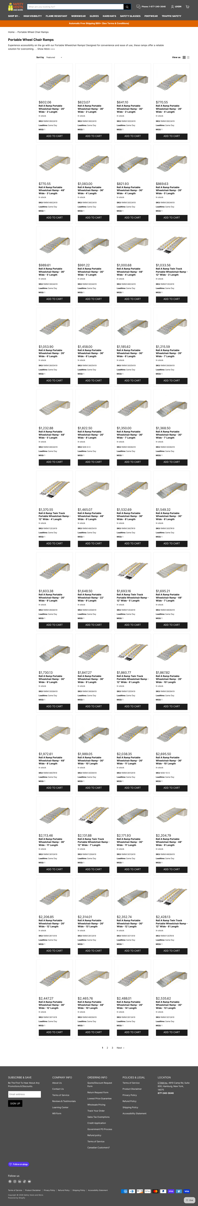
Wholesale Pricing (96, 1104)
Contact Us (58, 1089)
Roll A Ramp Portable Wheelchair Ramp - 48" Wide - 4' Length (130, 271)
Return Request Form (97, 1092)
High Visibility (33, 16)
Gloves (94, 16)
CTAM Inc (162, 1083)
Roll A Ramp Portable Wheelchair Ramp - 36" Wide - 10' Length (169, 760)
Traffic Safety (171, 16)
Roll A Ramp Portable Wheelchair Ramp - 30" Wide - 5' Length (91, 271)
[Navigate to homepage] (15, 7)
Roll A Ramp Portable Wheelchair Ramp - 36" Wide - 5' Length (52, 271)
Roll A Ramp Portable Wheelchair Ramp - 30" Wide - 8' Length (169, 516)
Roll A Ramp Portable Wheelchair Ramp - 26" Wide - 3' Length (52, 108)
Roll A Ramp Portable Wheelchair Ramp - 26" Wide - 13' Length (91, 923)
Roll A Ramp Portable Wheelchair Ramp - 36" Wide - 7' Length (130, 434)
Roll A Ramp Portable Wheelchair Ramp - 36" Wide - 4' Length (91, 190)
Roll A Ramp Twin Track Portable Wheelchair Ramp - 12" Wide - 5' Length (133, 597)
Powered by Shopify (16, 1198)
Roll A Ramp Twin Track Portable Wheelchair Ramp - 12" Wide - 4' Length (54, 516)
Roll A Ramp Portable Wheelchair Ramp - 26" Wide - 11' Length (130, 760)
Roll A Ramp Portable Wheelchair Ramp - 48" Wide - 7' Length (169, 597)
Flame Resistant (56, 16)
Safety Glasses (130, 16)
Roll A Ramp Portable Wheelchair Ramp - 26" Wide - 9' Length (52, 597)
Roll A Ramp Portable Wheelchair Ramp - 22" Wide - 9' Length (91, 597)
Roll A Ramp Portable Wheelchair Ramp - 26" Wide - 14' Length (130, 1005)
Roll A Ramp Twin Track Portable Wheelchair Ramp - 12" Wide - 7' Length (94, 842)
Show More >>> (46, 49)
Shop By (13, 16)
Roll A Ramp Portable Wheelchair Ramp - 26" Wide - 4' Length (169, 108)
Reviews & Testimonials (64, 1101)
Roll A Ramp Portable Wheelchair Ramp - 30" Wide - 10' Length (91, 760)
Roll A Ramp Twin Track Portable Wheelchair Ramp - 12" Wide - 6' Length (133, 679)
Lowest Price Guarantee (99, 1098)
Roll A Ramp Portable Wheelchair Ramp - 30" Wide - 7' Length (169, 434)
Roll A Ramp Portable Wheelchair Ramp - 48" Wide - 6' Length (91, 516)
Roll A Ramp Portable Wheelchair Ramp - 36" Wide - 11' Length (52, 842)
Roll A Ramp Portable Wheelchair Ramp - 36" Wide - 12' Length (52, 1005)
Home (11, 32)
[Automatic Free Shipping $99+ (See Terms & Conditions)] (99, 23)
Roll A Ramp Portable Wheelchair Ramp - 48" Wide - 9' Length (169, 842)
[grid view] (184, 57)
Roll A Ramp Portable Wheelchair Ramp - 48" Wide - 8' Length (52, 760)
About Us (57, 1083)
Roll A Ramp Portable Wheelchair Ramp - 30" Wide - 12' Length (130, 923)
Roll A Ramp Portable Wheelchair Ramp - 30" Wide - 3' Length (130, 108)
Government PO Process (99, 1129)
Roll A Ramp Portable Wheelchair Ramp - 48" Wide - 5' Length (52, 434)
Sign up (15, 1103)
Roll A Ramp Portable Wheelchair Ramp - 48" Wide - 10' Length (91, 1005)
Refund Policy (129, 1101)
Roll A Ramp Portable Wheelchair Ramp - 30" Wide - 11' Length (130, 842)
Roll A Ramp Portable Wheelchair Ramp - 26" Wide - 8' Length (91, 434)
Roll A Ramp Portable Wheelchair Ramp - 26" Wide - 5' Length (169, 190)
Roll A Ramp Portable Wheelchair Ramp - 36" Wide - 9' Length (91, 679)
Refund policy (94, 1135)
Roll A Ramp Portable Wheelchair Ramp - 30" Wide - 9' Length (52, 679)
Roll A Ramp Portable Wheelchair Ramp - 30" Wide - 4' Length (130, 190)
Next (120, 1047)
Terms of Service (60, 1095)
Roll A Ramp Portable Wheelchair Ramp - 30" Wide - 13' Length (169, 1005)
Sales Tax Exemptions (98, 1117)
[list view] (188, 57)
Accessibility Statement (134, 1113)
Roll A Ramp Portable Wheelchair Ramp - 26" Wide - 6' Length (52, 353)
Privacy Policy (130, 1095)
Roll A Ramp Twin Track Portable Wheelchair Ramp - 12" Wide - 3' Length (172, 271)
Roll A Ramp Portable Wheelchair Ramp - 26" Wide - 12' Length (52, 923)
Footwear (151, 16)
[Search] (127, 6)
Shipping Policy (130, 1107)
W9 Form (56, 1113)
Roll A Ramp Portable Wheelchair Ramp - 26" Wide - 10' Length (169, 679)
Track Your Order (96, 1111)
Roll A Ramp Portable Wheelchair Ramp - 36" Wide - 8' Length (130, 516)
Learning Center (60, 1107)
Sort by (40, 57)
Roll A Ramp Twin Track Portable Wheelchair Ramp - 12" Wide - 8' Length (172, 923)
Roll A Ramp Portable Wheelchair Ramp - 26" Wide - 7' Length (169, 353)
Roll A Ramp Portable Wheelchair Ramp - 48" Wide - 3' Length (52, 190)
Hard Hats (109, 16)
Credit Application (96, 1123)
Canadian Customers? (98, 1147)
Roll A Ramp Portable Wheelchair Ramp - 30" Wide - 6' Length (130, 353)
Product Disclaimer (132, 1089)
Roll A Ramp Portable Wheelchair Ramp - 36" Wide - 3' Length (91, 108)
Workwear (78, 16)
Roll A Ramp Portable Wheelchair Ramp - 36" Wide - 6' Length (91, 353)
